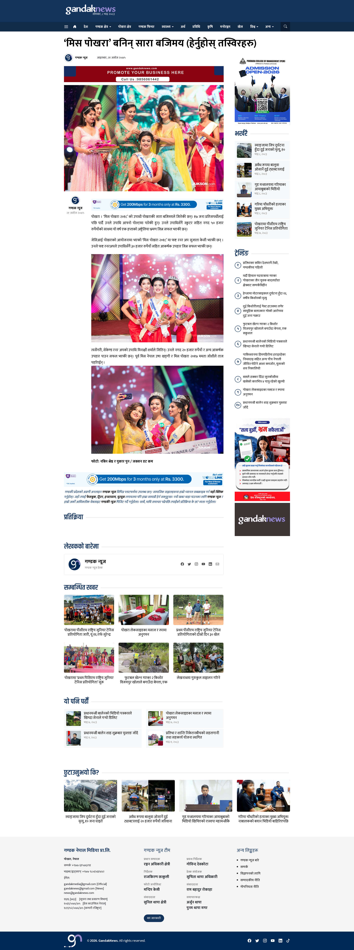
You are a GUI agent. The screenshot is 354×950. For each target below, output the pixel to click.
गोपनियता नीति (249, 887)
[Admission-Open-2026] (262, 90)
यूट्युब (120, 497)
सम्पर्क (244, 867)
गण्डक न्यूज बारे (249, 860)
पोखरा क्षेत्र (124, 27)
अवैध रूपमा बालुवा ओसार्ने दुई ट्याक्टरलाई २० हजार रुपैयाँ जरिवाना (270, 169)
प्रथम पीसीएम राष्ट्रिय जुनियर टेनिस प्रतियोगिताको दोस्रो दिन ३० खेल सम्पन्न (198, 634)
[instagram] (196, 564)
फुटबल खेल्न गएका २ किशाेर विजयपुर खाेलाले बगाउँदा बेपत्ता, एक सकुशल (143, 682)
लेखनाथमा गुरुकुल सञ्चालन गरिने (198, 678)
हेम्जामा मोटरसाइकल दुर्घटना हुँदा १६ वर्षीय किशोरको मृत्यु (265, 296)
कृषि (210, 27)
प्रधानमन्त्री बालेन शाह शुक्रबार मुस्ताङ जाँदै (111, 733)
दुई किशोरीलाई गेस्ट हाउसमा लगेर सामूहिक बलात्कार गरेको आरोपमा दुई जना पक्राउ (263, 311)
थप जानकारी (154, 918)
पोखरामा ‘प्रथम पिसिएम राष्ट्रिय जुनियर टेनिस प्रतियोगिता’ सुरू (89, 680)
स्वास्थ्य (166, 27)
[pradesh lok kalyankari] (262, 459)
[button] (285, 26)
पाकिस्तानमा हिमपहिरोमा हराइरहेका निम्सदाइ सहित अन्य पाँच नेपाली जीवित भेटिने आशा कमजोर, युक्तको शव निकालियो (264, 361)
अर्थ (183, 27)
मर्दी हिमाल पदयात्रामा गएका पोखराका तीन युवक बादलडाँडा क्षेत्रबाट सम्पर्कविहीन (261, 280)
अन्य (268, 27)
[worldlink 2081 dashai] (157, 204)
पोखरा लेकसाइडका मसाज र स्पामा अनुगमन (143, 632)
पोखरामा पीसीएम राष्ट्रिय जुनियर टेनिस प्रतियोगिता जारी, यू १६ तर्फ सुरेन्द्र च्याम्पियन (89, 634)
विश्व (252, 27)
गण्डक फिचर (146, 27)
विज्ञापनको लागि (250, 873)
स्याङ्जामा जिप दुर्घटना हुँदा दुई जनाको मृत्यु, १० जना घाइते (270, 149)
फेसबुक (91, 497)
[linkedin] (210, 564)
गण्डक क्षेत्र (101, 27)
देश (86, 27)
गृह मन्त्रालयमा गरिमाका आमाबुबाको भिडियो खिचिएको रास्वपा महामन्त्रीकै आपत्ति (206, 821)
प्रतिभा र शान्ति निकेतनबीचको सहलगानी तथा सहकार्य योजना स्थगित (192, 735)
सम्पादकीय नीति (250, 880)
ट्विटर (100, 497)
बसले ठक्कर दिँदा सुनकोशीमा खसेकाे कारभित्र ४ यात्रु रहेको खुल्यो (264, 379)
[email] (217, 564)
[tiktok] (288, 941)
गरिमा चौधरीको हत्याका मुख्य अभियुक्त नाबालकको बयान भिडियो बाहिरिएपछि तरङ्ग (263, 821)
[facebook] (182, 564)
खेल (240, 27)
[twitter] (189, 564)
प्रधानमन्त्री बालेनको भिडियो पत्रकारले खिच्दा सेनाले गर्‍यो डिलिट (108, 715)
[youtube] (203, 564)
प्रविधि (196, 27)
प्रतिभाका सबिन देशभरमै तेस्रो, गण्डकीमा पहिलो (260, 265)
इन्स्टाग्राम (110, 497)
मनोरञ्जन (225, 27)
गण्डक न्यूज (95, 561)
